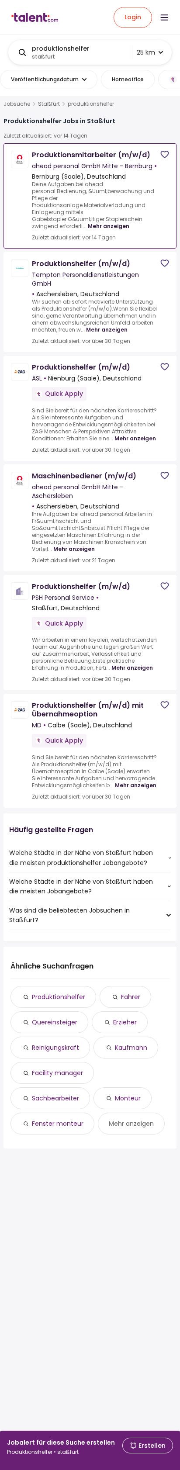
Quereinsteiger (54, 1022)
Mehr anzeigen (108, 226)
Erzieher (125, 1022)
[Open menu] (164, 17)
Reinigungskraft (55, 1047)
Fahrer (130, 997)
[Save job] (164, 154)
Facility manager (57, 1073)
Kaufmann (131, 1047)
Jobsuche (16, 104)
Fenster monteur (57, 1123)
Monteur (128, 1098)
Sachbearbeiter (55, 1098)
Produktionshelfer (58, 997)
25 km (146, 52)
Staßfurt (49, 104)
